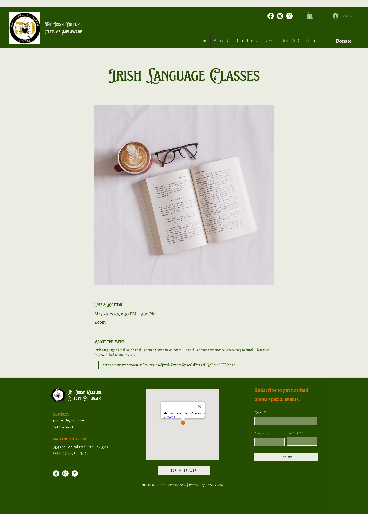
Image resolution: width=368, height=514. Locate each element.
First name (262, 434)
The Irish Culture (63, 24)
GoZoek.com (214, 485)
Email (259, 413)
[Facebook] (270, 16)
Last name (295, 433)
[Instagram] (280, 16)
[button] (309, 15)
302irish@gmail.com (69, 420)
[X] (289, 16)
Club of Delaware (63, 32)
